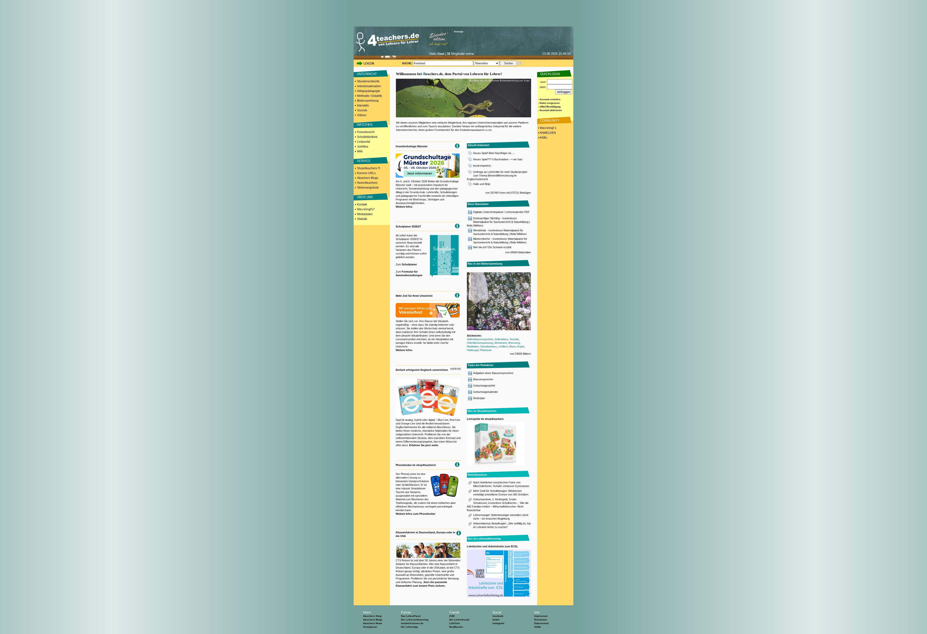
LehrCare (454, 623)
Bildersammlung (368, 100)
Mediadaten (365, 214)
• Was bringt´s (546, 128)
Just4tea (362, 146)
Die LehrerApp (409, 627)
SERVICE (364, 161)
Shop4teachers (367, 168)
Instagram (498, 623)
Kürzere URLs (366, 173)
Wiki (360, 151)
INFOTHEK (365, 125)
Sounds (362, 110)
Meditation (473, 346)
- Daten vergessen (549, 103)
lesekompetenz (482, 165)
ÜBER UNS (365, 197)
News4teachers (367, 182)
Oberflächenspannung (480, 342)
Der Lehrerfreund (459, 619)
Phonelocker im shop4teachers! (416, 465)
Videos (361, 115)
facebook (497, 616)
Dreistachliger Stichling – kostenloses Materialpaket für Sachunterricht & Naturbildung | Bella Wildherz (498, 222)
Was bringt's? (366, 209)
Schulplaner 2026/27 (408, 226)
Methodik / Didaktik (369, 96)
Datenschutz (541, 623)
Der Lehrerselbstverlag (414, 619)
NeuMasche (456, 627)
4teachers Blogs (367, 178)
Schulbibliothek (367, 137)
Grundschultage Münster (412, 146)
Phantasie (486, 350)
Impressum (541, 616)
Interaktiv (363, 105)
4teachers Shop (372, 616)
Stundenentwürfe (368, 81)
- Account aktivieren (550, 110)
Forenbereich (366, 132)
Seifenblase (501, 339)
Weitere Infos (404, 206)
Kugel (520, 346)
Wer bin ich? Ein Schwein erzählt (492, 247)
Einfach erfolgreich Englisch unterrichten (422, 369)
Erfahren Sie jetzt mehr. (424, 445)
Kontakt (362, 204)
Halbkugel (472, 350)
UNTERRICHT (367, 74)
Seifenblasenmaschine (480, 339)
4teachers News (372, 623)
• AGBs (542, 137)
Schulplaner (409, 264)
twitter (496, 619)
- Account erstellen (549, 99)
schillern (503, 346)
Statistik (362, 219)
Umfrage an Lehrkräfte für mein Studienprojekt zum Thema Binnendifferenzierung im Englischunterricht (497, 175)
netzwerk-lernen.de (412, 623)
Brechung (514, 342)
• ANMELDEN (546, 132)
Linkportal (363, 141)
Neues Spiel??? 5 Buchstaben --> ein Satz (498, 159)
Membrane (500, 342)
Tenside (514, 339)
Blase (512, 346)
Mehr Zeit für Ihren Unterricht (414, 295)
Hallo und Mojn (481, 184)
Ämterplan (479, 398)
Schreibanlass (488, 346)
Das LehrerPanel (411, 616)
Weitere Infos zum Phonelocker (415, 513)
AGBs (537, 627)
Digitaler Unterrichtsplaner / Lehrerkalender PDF (501, 212)
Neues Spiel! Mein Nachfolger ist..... (494, 153)
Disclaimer (540, 619)
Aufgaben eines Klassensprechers (493, 373)
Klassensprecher (483, 379)
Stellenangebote (368, 187)
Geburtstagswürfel (484, 385)
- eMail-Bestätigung (549, 106)
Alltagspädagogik (368, 91)
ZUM (451, 616)
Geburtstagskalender (485, 391)
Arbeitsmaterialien (369, 86)
